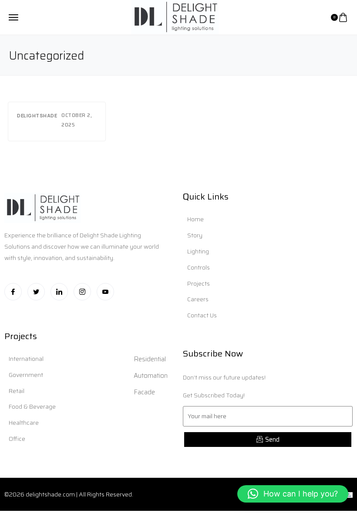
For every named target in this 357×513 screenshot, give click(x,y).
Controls (198, 267)
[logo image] (175, 16)
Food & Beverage (32, 406)
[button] (292, 494)
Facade (144, 392)
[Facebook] (13, 291)
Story (194, 235)
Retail (16, 391)
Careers (198, 299)
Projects (198, 283)
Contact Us (202, 315)
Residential (150, 359)
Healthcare (24, 422)
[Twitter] (36, 291)
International (26, 358)
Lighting (198, 251)
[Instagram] (82, 291)
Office (17, 438)
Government (26, 375)
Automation (151, 375)
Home (195, 219)
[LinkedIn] (59, 291)
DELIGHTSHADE (37, 115)
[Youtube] (105, 291)
